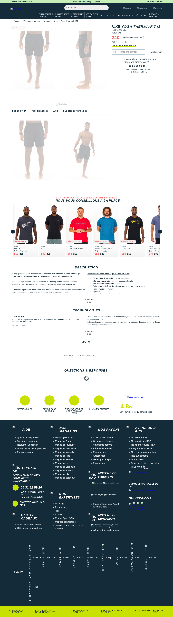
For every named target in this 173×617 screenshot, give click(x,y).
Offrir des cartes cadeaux (30, 524)
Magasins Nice (62, 456)
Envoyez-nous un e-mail (32, 503)
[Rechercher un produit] (105, 7)
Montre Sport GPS (64, 518)
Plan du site (158, 611)
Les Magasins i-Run (65, 437)
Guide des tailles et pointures (31, 448)
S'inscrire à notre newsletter (145, 463)
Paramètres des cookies (111, 611)
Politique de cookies (81, 611)
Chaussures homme (103, 437)
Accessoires (99, 456)
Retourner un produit (27, 445)
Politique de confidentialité (45, 611)
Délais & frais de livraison (106, 530)
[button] (24, 405)
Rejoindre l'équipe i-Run (143, 445)
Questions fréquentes (28, 437)
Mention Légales (17, 611)
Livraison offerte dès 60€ (124, 45)
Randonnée (61, 507)
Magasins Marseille (65, 452)
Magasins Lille (62, 474)
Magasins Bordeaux (65, 478)
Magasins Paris (63, 441)
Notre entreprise (139, 437)
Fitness (58, 514)
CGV (7, 610)
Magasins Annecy (64, 470)
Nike (55, 21)
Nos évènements (139, 456)
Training (47, 21)
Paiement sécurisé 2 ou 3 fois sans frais (106, 505)
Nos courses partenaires (143, 452)
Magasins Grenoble (65, 467)
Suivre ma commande (28, 441)
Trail (57, 511)
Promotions (99, 463)
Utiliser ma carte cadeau (29, 528)
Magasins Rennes (64, 459)
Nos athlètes (137, 459)
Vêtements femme (102, 448)
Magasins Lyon (62, 463)
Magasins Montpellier (66, 448)
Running (59, 503)
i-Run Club (136, 467)
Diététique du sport (102, 459)
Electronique (99, 452)
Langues (19, 572)
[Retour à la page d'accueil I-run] (23, 12)
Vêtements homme (31, 21)
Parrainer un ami (25, 452)
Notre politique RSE (141, 441)
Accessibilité (142, 610)
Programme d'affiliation (142, 448)
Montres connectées (65, 522)
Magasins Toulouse (65, 445)
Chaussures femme (103, 441)
